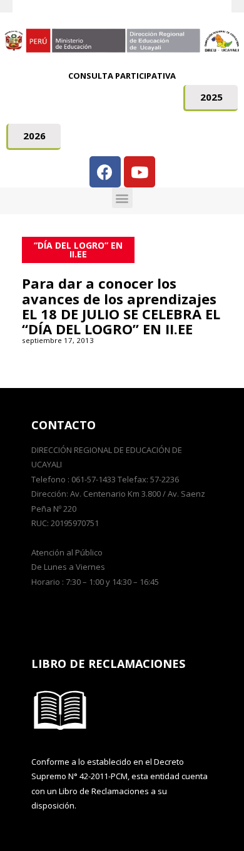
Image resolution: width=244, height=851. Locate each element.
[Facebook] (105, 171)
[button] (210, 98)
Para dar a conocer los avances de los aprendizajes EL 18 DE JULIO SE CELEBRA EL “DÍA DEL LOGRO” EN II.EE (121, 306)
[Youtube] (139, 171)
